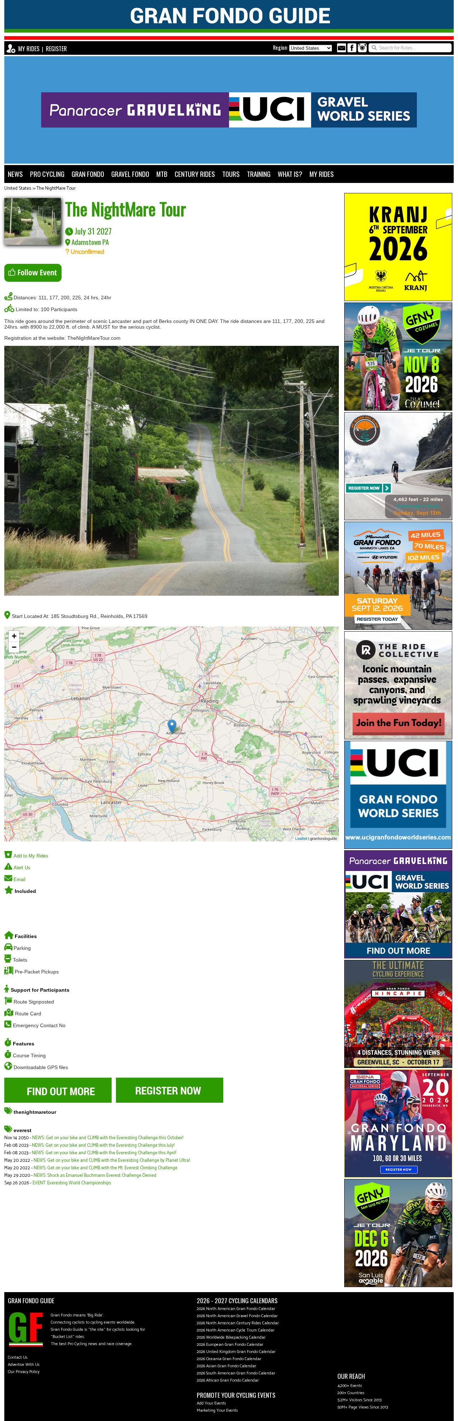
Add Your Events (211, 1403)
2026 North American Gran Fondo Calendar (236, 1308)
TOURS (231, 174)
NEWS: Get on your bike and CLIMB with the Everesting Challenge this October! (107, 1138)
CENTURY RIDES (195, 174)
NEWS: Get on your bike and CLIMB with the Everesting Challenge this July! (103, 1145)
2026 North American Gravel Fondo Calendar (237, 1316)
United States (17, 188)
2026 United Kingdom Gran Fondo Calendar (236, 1351)
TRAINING (259, 174)
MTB (161, 174)
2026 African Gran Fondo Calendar (228, 1380)
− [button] (14, 647)
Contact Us (18, 1357)
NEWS (15, 174)
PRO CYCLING (47, 174)
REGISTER (56, 48)
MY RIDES (28, 48)
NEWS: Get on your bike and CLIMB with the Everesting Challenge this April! (104, 1153)
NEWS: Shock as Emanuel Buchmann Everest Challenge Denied (95, 1175)
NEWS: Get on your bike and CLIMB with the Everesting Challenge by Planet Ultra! (112, 1160)
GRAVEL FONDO (130, 174)
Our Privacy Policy (23, 1371)
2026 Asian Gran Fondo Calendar (226, 1366)
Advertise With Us (24, 1364)
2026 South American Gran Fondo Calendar (236, 1373)
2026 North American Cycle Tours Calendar (235, 1330)
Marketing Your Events (217, 1410)
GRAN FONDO (88, 174)
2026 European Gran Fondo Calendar (230, 1344)
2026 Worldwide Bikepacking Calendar (231, 1337)
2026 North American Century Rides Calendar (238, 1323)
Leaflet (301, 838)
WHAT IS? (290, 174)
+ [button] (14, 636)
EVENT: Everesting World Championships (72, 1183)
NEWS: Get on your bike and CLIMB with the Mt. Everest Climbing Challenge (105, 1168)
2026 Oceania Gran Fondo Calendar (229, 1358)
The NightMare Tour (55, 188)
